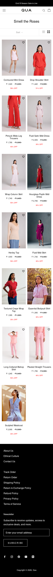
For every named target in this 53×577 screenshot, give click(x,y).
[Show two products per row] (48, 31)
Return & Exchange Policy (17, 488)
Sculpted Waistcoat (14, 425)
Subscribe (15, 542)
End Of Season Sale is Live (26, 3)
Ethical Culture (11, 456)
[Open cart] (49, 10)
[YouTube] (26, 556)
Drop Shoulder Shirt (39, 79)
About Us (8, 450)
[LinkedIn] (33, 556)
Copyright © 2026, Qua (26, 570)
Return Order (10, 477)
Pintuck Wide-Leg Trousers (14, 137)
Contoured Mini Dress (14, 79)
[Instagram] (12, 556)
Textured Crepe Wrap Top (14, 309)
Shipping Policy (12, 482)
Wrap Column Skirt (14, 194)
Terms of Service (12, 504)
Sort (18, 32)
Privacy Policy (11, 498)
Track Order (10, 472)
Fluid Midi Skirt (39, 252)
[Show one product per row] (43, 31)
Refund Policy (11, 493)
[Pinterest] (19, 556)
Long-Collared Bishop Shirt (14, 368)
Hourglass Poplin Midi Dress (39, 195)
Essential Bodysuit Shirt (39, 308)
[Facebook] (5, 556)
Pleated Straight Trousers (39, 366)
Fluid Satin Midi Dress (39, 135)
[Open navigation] (4, 10)
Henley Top (14, 252)
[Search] (44, 10)
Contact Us (9, 461)
